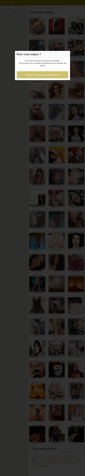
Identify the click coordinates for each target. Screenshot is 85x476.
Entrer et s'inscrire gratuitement (42, 74)
